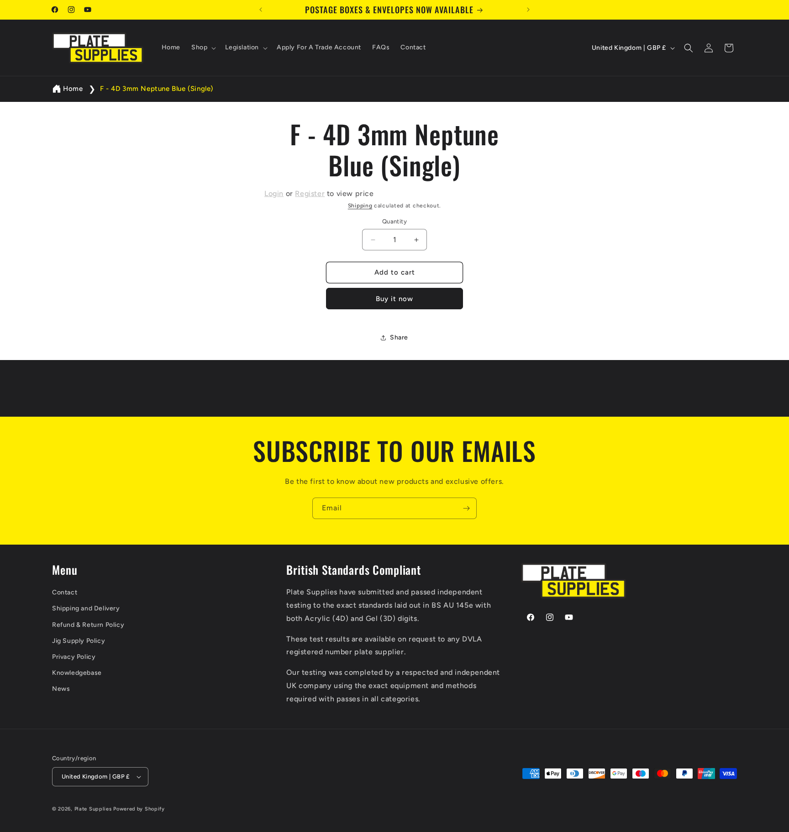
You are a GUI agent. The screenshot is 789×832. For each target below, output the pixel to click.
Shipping (360, 205)
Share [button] (399, 337)
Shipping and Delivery (86, 609)
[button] (203, 48)
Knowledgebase (77, 673)
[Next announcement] (528, 9)
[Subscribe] (466, 508)
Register (310, 193)
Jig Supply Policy (78, 641)
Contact (64, 592)
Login (274, 193)
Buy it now (394, 299)
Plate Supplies (93, 809)
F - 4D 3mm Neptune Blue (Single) (156, 89)
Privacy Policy (73, 657)
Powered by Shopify (139, 809)
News (61, 689)
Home (73, 89)
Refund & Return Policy (88, 625)
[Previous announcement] (261, 9)
